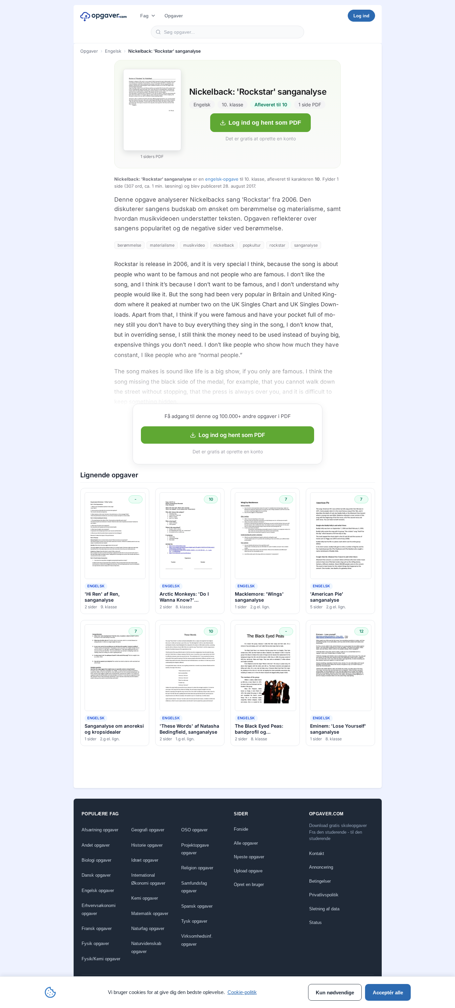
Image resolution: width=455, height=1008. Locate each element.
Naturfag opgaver (147, 928)
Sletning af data (324, 908)
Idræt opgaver (144, 860)
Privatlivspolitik (323, 894)
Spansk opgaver (197, 906)
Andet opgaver (96, 845)
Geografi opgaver (147, 829)
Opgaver (174, 15)
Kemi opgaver (144, 898)
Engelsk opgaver (98, 890)
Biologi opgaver (96, 860)
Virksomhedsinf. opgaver (197, 940)
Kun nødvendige (335, 992)
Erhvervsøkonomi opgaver (99, 909)
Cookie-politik (242, 992)
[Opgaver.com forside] (103, 15)
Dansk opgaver (96, 875)
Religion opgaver (197, 867)
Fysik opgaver (95, 943)
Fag (144, 15)
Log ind (361, 15)
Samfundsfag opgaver (194, 887)
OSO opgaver (194, 829)
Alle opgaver (246, 843)
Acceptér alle (388, 992)
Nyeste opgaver (249, 856)
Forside (241, 829)
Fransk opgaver (97, 928)
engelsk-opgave (221, 179)
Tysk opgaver (194, 921)
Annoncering (321, 867)
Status (315, 922)
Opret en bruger (249, 884)
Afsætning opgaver (100, 829)
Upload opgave (248, 870)
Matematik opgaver (149, 913)
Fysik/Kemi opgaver (101, 958)
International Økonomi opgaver (148, 879)
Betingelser (320, 881)
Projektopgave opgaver (195, 849)
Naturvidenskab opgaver (146, 947)
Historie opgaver (147, 845)
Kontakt (316, 853)
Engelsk (113, 51)
